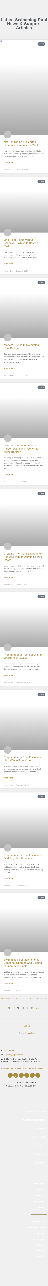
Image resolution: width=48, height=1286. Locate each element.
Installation (39, 1184)
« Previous (5, 999)
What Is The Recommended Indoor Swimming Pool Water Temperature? (21, 448)
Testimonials (38, 1146)
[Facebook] (10, 1075)
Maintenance (39, 1201)
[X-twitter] (21, 1075)
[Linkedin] (37, 1075)
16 (32, 1008)
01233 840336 (9, 1050)
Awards (41, 1207)
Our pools (40, 1195)
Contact (40, 1163)
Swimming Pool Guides (33, 1120)
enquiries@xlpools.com (13, 1055)
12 (14, 1008)
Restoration (39, 1189)
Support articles (36, 1111)
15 (27, 1008)
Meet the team (37, 1137)
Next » (38, 1008)
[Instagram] (26, 1075)
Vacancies (40, 1154)
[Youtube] (32, 1075)
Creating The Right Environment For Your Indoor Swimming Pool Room (23, 556)
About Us (40, 1129)
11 (9, 1008)
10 (45, 999)
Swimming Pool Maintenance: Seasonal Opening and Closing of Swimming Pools (23, 962)
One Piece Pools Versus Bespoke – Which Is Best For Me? (21, 243)
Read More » (9, 163)
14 (23, 1008)
